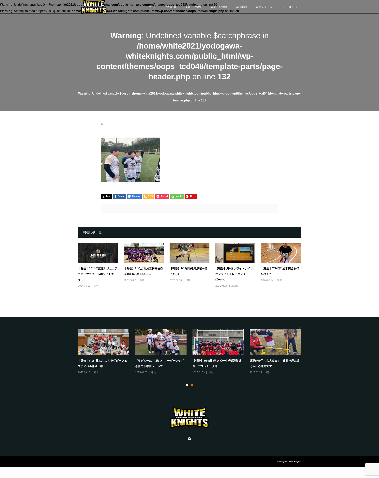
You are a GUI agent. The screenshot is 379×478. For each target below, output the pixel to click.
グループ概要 (193, 6)
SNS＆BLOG (289, 6)
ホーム (152, 6)
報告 (96, 285)
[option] (192, 352)
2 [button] (192, 385)
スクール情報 (218, 6)
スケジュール (263, 6)
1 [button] (187, 385)
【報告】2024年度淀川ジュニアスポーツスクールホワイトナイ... (97, 274)
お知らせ (170, 6)
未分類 (234, 285)
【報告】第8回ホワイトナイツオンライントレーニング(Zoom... (234, 274)
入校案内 (241, 6)
